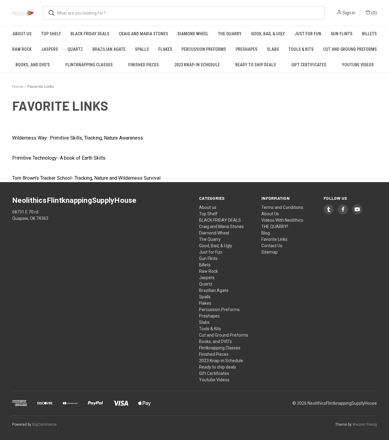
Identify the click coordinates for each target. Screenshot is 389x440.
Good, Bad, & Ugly (268, 33)
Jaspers (49, 49)
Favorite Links (274, 239)
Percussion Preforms (203, 49)
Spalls (142, 49)
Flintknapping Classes (89, 64)
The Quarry (230, 33)
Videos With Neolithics (282, 220)
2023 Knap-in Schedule (197, 64)
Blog (265, 232)
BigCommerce (44, 424)
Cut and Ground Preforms (350, 49)
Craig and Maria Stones (143, 33)
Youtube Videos (358, 64)
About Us (270, 213)
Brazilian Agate (109, 49)
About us (22, 33)
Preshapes (246, 49)
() (373, 12)
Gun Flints (342, 33)
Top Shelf (51, 33)
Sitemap (269, 252)
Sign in (349, 12)
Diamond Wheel (192, 33)
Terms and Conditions (282, 207)
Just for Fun (307, 33)
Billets (369, 33)
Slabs (273, 49)
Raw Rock (22, 49)
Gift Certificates (308, 64)
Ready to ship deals (255, 64)
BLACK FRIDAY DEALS (90, 33)
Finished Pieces (143, 64)
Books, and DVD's (32, 64)
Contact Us (271, 245)
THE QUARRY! (274, 226)
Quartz (75, 49)
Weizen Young (365, 424)
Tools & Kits (301, 49)
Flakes (165, 49)
